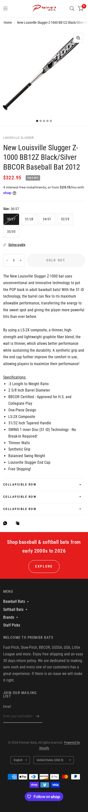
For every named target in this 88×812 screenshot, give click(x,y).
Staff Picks (11, 625)
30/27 (11, 219)
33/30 (11, 231)
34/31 (47, 219)
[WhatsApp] (6, 523)
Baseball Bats (14, 601)
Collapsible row (20, 484)
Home (8, 22)
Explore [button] (44, 566)
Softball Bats (13, 609)
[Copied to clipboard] (19, 523)
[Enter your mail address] (37, 716)
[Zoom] (78, 38)
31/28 (29, 219)
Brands (8, 617)
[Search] (72, 8)
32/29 (65, 219)
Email (7, 706)
